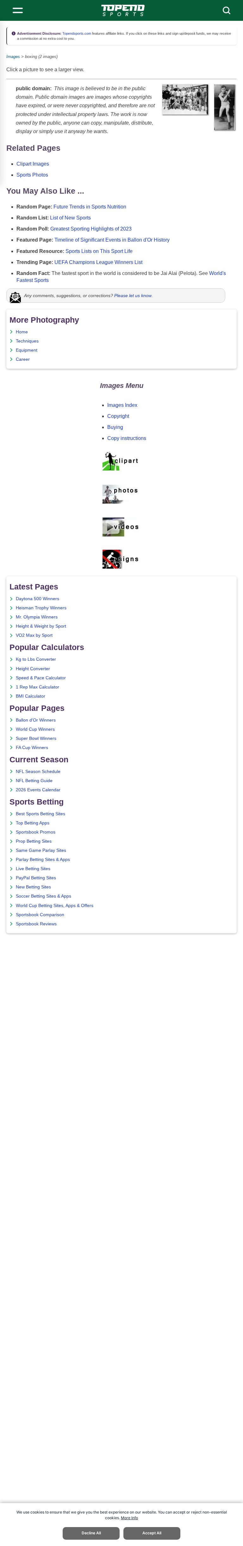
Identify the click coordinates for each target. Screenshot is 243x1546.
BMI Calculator (30, 696)
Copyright (118, 416)
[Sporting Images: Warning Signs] (121, 567)
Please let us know (133, 295)
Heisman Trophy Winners (41, 608)
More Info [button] (129, 1517)
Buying (115, 427)
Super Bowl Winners (36, 738)
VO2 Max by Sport (34, 635)
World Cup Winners (35, 729)
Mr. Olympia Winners (37, 617)
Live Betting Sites (33, 868)
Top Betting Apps (32, 823)
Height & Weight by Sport (41, 626)
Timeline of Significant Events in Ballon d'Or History (112, 240)
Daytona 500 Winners (37, 598)
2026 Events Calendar (38, 790)
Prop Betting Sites (34, 841)
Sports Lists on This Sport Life (99, 251)
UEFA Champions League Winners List (98, 262)
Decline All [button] (91, 1533)
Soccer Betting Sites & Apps (43, 896)
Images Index (122, 405)
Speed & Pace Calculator (41, 678)
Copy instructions (126, 438)
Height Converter (33, 668)
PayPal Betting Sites (36, 877)
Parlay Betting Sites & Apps (43, 859)
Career (23, 359)
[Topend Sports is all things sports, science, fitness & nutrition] (123, 10)
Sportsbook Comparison (40, 914)
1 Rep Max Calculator (37, 687)
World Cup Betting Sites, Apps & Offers (54, 905)
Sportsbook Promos (35, 832)
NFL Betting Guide (34, 780)
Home (22, 332)
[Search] (226, 10)
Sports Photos (32, 175)
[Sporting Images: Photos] (121, 502)
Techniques (27, 341)
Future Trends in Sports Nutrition (89, 206)
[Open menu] (18, 10)
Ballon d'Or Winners (36, 720)
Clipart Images (32, 164)
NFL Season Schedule (38, 771)
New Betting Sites (33, 887)
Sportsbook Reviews (36, 924)
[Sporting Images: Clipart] (121, 469)
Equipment (26, 350)
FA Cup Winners (32, 747)
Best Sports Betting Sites (40, 813)
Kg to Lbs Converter (36, 659)
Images (13, 56)
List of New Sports (70, 217)
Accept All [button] (151, 1533)
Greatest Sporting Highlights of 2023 (91, 228)
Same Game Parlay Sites (41, 850)
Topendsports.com (76, 33)
